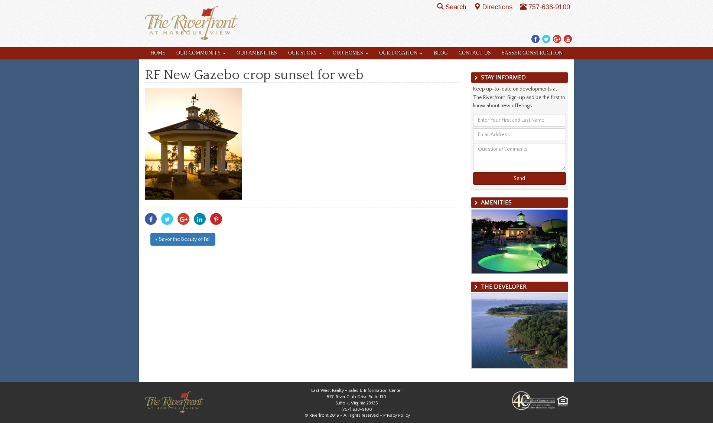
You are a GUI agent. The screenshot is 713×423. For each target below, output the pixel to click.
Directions (498, 7)
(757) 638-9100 (356, 409)
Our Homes (349, 53)
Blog (441, 53)
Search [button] (457, 7)
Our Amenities (257, 53)
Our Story (303, 53)
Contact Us (475, 53)
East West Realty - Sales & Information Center (356, 390)
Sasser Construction (532, 53)
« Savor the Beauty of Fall (183, 239)
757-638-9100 (549, 7)
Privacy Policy (396, 415)
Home (158, 53)
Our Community (199, 53)
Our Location (399, 53)
